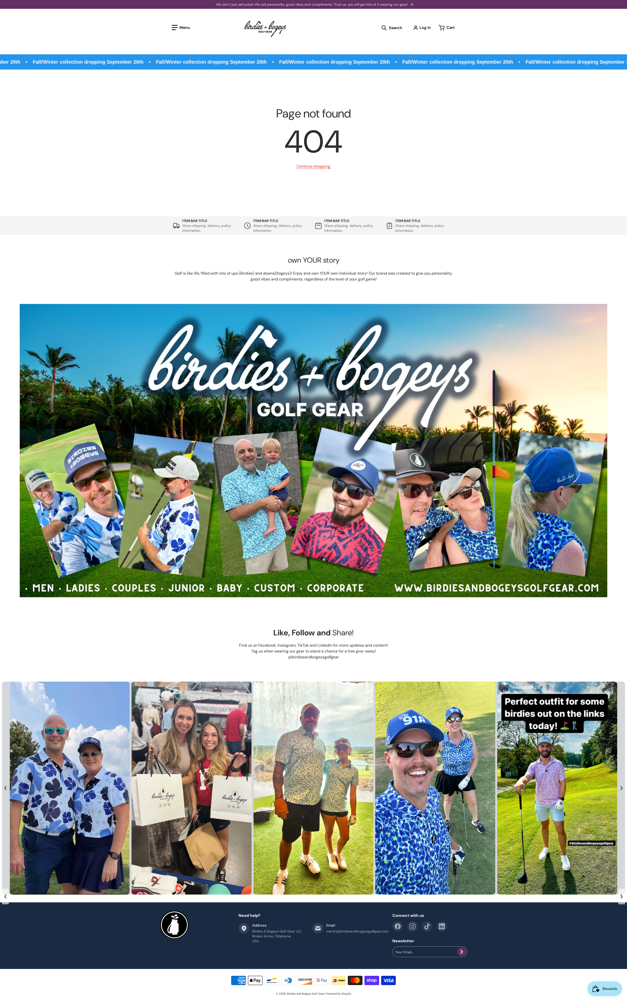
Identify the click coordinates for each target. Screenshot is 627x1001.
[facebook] (397, 926)
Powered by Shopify (338, 993)
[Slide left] (5, 788)
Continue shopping (313, 166)
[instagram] (412, 926)
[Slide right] (621, 788)
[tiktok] (427, 926)
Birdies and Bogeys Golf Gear (306, 993)
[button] (180, 28)
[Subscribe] (461, 951)
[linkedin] (441, 926)
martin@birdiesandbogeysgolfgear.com (357, 931)
